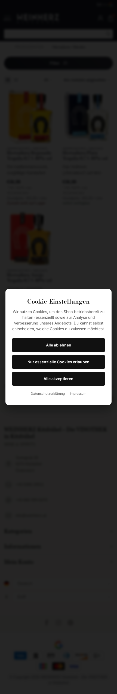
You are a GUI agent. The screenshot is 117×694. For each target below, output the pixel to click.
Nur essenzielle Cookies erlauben (58, 361)
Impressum (78, 393)
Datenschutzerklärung (48, 393)
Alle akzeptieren (58, 378)
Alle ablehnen (58, 345)
